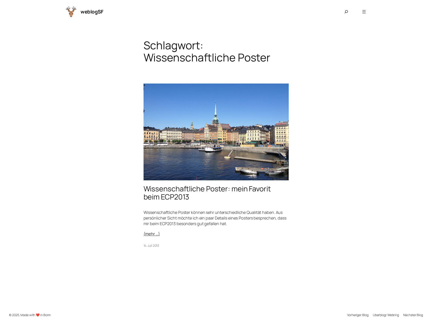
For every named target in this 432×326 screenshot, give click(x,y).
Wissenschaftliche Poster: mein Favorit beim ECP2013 (207, 193)
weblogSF (92, 11)
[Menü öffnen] (364, 11)
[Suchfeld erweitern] (346, 11)
